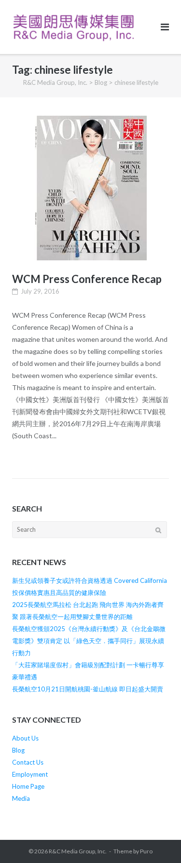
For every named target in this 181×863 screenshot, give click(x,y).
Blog (18, 750)
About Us (25, 738)
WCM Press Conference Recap (87, 278)
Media (21, 798)
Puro (146, 851)
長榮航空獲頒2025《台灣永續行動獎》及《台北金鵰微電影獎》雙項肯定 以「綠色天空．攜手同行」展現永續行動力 (89, 641)
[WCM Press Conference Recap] (90, 188)
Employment (30, 774)
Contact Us (27, 762)
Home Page (28, 786)
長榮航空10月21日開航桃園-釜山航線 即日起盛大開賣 (87, 689)
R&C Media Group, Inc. (78, 851)
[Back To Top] (157, 840)
